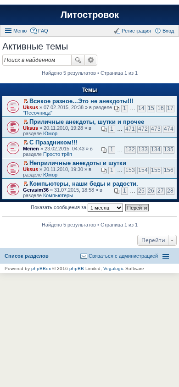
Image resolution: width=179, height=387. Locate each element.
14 (141, 108)
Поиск (78, 60)
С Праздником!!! (53, 142)
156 (168, 170)
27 (160, 191)
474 (168, 129)
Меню (20, 30)
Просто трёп (57, 154)
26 (151, 191)
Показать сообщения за (59, 207)
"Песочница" (37, 113)
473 (156, 129)
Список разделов (27, 256)
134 (156, 149)
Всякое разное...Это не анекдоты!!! (81, 101)
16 (160, 108)
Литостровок (90, 15)
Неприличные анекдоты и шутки (77, 163)
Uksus (30, 107)
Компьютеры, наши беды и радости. (83, 183)
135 (168, 149)
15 (151, 108)
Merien (31, 148)
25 (141, 191)
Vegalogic (113, 268)
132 (130, 149)
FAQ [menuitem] (43, 30)
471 (130, 129)
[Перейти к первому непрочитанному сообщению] (25, 101)
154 (143, 170)
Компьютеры (58, 195)
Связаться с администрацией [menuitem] (123, 256)
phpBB (76, 268)
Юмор (50, 133)
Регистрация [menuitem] (136, 30)
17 (170, 108)
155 (156, 170)
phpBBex (41, 268)
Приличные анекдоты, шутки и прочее (86, 121)
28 (170, 191)
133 (143, 149)
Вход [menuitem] (168, 30)
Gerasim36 (36, 190)
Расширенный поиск (91, 60)
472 (143, 129)
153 (130, 170)
